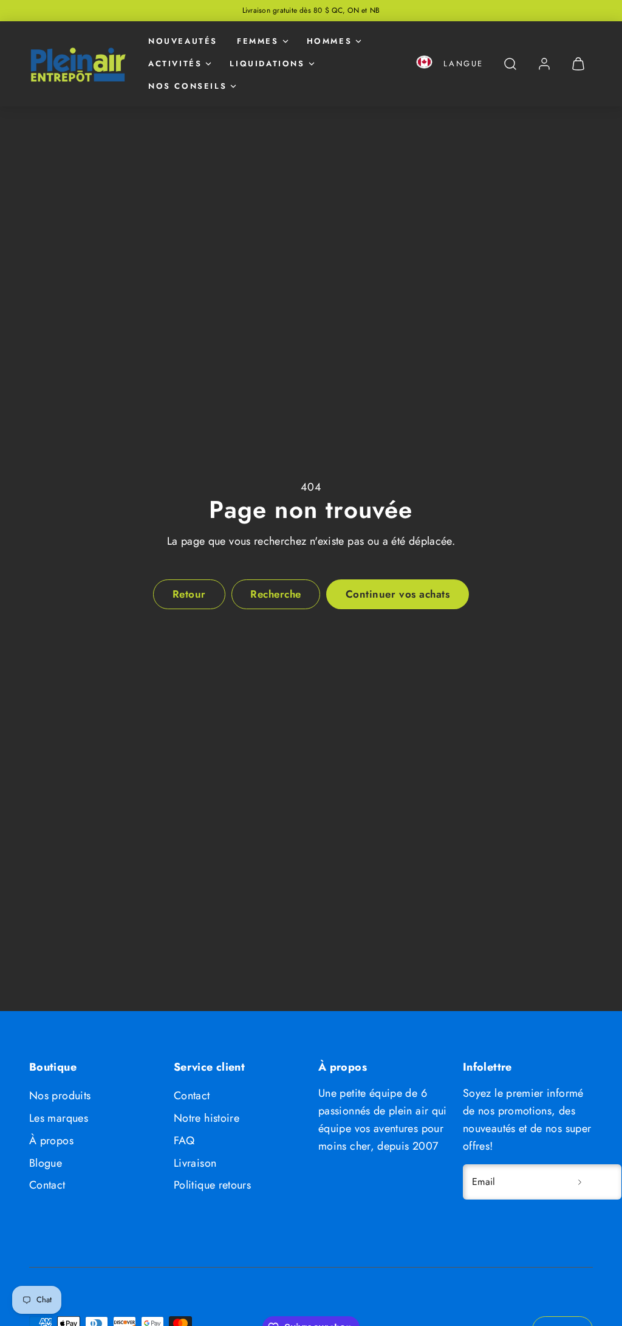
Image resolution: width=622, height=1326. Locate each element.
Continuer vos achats (397, 594)
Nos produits (60, 1095)
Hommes (329, 41)
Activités (175, 63)
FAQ (184, 1140)
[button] (424, 64)
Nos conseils (187, 86)
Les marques (58, 1118)
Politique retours (212, 1185)
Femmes (258, 41)
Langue (463, 63)
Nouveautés (182, 41)
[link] (544, 63)
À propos (51, 1140)
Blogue (45, 1163)
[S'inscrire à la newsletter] (579, 1182)
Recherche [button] (275, 594)
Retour (189, 594)
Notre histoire (206, 1118)
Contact (47, 1185)
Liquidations (267, 63)
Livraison (195, 1163)
